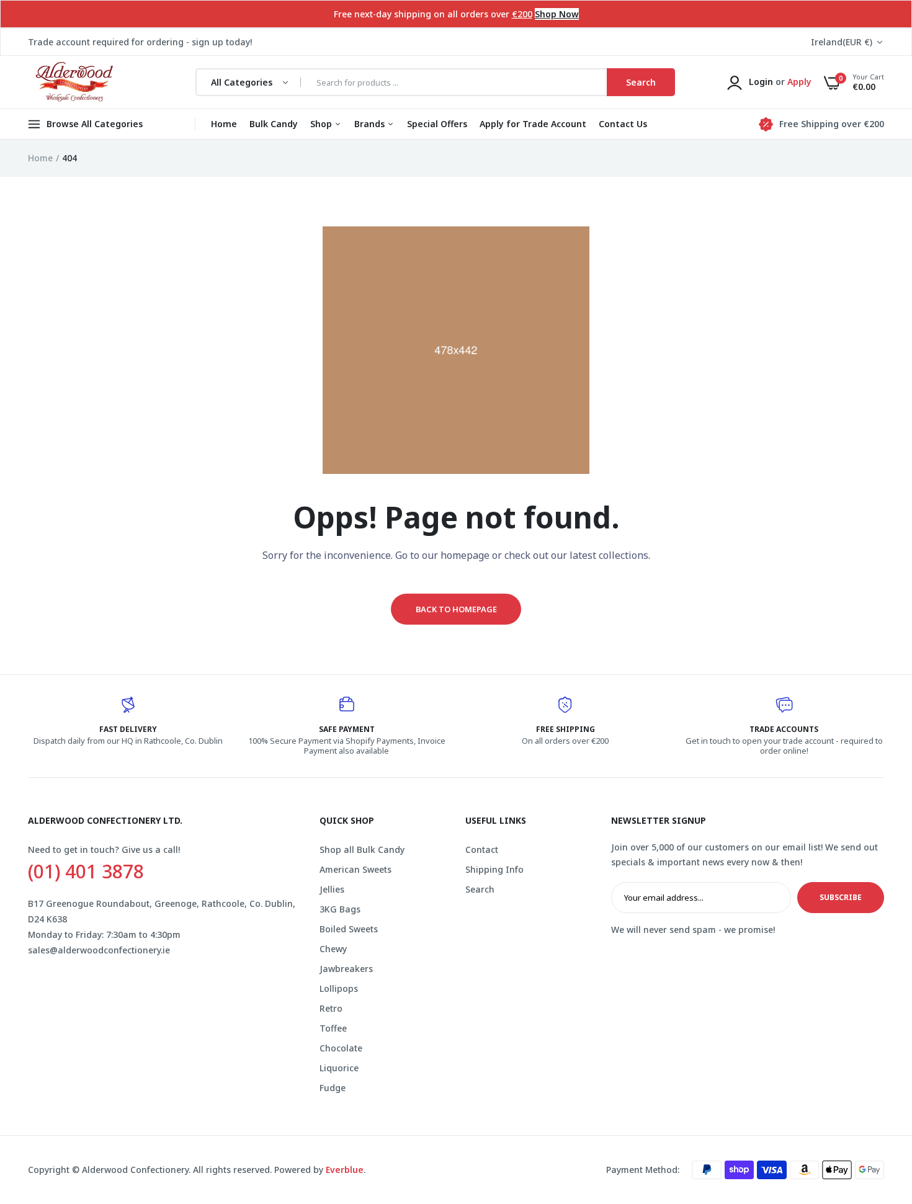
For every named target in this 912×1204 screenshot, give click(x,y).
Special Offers (437, 124)
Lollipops (339, 988)
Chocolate (341, 1048)
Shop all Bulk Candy (362, 849)
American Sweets (355, 869)
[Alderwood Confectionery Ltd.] (73, 82)
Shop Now (557, 14)
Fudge (333, 1088)
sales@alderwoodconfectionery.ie (99, 950)
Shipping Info (494, 869)
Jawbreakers (346, 968)
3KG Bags (340, 909)
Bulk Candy (273, 124)
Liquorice (339, 1068)
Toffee (333, 1028)
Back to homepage (456, 609)
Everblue (345, 1169)
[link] (877, 1114)
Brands (370, 124)
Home (224, 124)
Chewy (333, 949)
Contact (481, 849)
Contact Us (623, 124)
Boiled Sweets (349, 929)
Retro (331, 1008)
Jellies (332, 889)
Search (479, 889)
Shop (322, 124)
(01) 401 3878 (86, 871)
